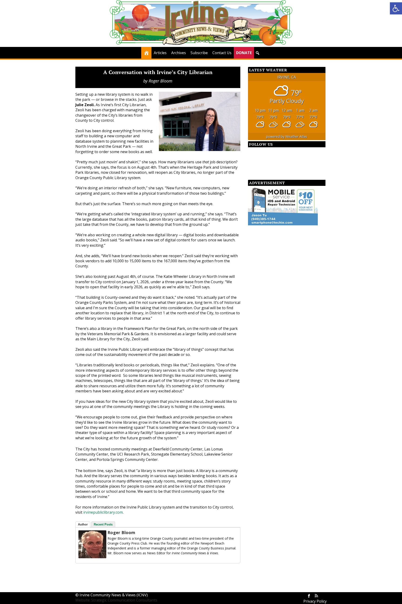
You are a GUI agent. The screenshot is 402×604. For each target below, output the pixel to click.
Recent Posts (103, 524)
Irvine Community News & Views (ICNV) (114, 594)
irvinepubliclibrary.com (103, 512)
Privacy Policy (315, 601)
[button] (396, 8)
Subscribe (199, 52)
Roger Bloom (160, 81)
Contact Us (221, 52)
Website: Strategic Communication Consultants (116, 600)
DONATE (244, 52)
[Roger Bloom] (92, 556)
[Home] (146, 53)
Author (83, 524)
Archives (178, 52)
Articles (160, 52)
